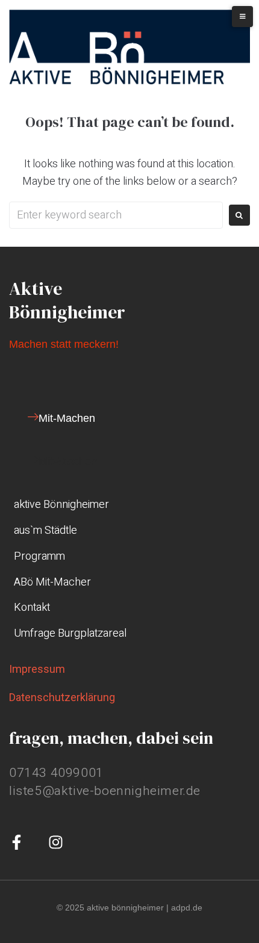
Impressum (37, 669)
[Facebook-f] (16, 842)
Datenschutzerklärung (62, 697)
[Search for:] (116, 215)
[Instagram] (55, 842)
